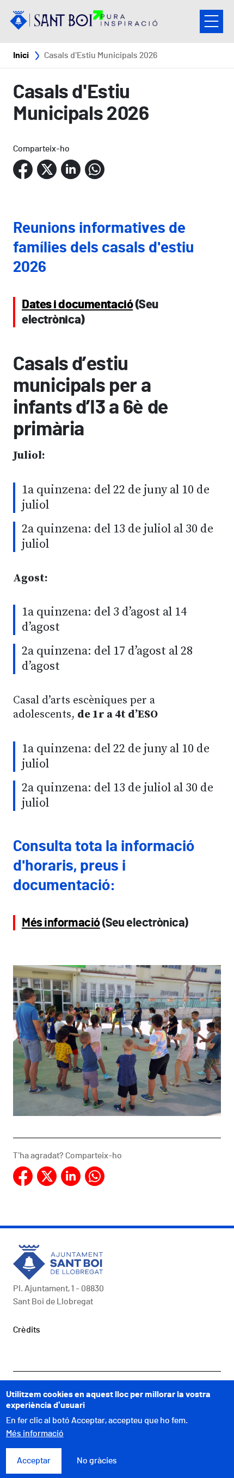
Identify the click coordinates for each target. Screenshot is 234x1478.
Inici (21, 55)
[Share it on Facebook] (23, 170)
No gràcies (97, 1460)
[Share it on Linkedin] (71, 170)
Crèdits (26, 1329)
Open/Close (211, 21)
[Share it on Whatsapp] (94, 170)
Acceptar (34, 1460)
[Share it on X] (47, 170)
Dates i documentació (77, 304)
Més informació (61, 923)
